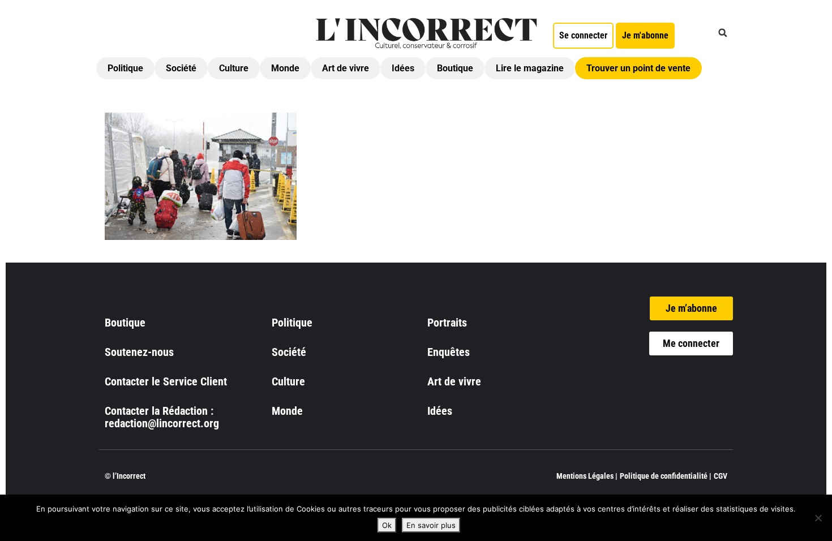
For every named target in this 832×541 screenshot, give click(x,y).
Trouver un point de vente (638, 68)
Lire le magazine (530, 68)
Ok (387, 525)
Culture (233, 68)
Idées (403, 68)
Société (181, 68)
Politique (125, 68)
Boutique (455, 68)
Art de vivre (345, 68)
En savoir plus (431, 525)
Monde (285, 68)
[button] (723, 33)
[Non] (818, 517)
